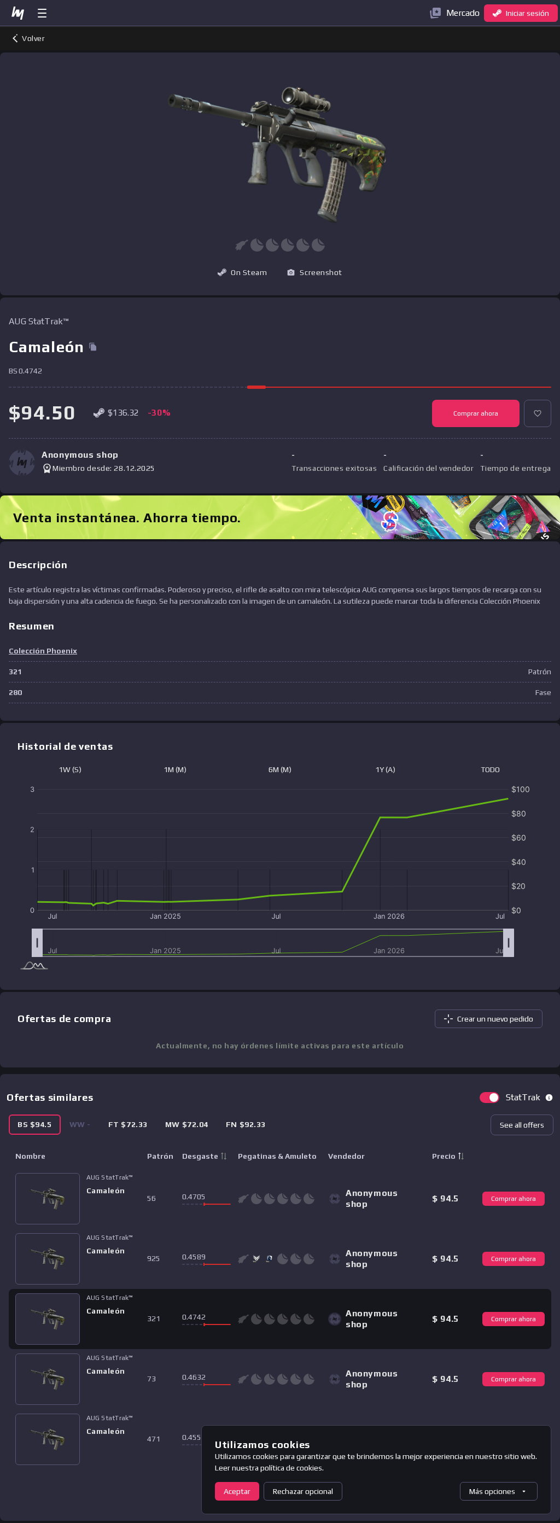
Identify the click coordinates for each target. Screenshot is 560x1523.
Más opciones (492, 1491)
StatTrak (523, 1097)
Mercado (463, 13)
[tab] (35, 1124)
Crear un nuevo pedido (495, 1018)
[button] (314, 272)
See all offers (522, 1125)
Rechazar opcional (303, 1491)
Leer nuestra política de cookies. (269, 1467)
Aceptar (237, 1491)
